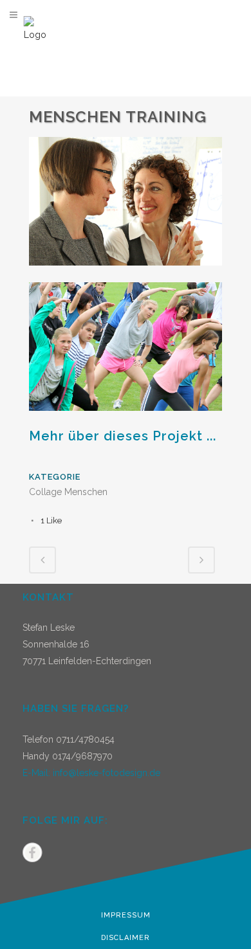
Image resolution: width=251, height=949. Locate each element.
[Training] (125, 419)
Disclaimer (125, 938)
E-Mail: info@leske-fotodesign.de (91, 773)
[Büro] (125, 274)
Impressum (126, 915)
